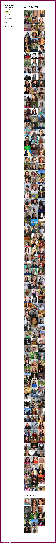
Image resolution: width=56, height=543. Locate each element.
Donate (11, 14)
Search (12, 26)
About (6, 12)
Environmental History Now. (9, 6)
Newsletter (12, 18)
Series (11, 16)
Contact (7, 14)
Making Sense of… (6, 22)
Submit (6, 16)
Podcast (7, 18)
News (10, 12)
